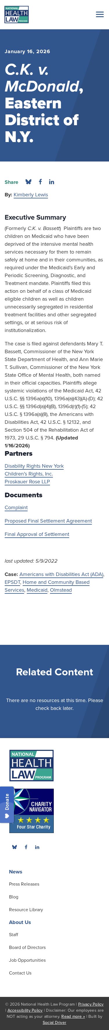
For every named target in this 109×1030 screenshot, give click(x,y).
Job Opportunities (27, 960)
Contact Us (20, 973)
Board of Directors (27, 947)
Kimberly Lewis (31, 194)
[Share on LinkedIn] (51, 182)
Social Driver (54, 1022)
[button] (99, 14)
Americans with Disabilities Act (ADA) (61, 574)
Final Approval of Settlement (37, 534)
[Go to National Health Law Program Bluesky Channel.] (14, 847)
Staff (13, 935)
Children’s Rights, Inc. (29, 474)
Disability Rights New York (34, 466)
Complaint (16, 507)
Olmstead (61, 590)
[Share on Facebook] (40, 182)
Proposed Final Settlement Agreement (48, 521)
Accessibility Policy (25, 1010)
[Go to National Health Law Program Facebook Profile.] (26, 847)
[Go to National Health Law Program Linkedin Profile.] (37, 847)
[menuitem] (26, 847)
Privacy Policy (91, 1004)
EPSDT (12, 582)
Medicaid (37, 590)
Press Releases (24, 884)
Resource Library (26, 910)
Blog (13, 897)
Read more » (73, 1016)
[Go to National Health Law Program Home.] (16, 14)
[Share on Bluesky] (28, 182)
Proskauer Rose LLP (27, 481)
